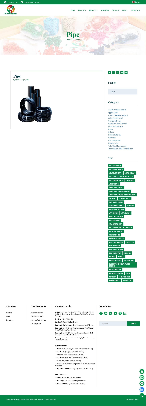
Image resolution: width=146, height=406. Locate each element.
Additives (130, 206)
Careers (115, 10)
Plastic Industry (114, 135)
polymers (121, 257)
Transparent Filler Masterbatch (120, 148)
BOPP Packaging (114, 220)
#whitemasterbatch (116, 202)
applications (125, 213)
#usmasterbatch (124, 198)
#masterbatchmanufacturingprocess (122, 195)
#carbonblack (130, 173)
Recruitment (113, 143)
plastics (127, 253)
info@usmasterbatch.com (32, 2)
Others (111, 132)
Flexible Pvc (130, 242)
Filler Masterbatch (115, 126)
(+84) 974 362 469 (12, 2)
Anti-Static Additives (116, 209)
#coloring (113, 177)
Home (73, 10)
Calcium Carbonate (115, 224)
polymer (112, 257)
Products (92, 10)
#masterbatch (114, 184)
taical (128, 273)
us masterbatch (124, 277)
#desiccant (130, 180)
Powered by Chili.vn (132, 400)
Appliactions (113, 213)
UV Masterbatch (114, 280)
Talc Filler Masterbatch (117, 146)
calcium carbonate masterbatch (120, 228)
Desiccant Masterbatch (117, 123)
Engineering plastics (116, 238)
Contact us (135, 10)
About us (81, 10)
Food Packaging (114, 246)
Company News (114, 121)
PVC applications (115, 260)
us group (112, 277)
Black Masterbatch (116, 217)
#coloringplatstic (126, 177)
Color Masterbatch (115, 118)
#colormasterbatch (116, 180)
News (124, 10)
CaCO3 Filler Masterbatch (118, 115)
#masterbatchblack (116, 187)
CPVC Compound (114, 235)
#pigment (112, 198)
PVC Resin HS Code (115, 269)
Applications (113, 112)
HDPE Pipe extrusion (116, 249)
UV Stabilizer (127, 280)
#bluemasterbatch (115, 173)
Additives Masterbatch (117, 109)
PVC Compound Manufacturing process (119, 265)
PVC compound (114, 140)
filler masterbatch (116, 242)
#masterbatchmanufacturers (119, 191)
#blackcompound (115, 166)
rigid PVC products (116, 273)
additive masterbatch (116, 206)
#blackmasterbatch (116, 169)
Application (105, 10)
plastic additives (115, 253)
